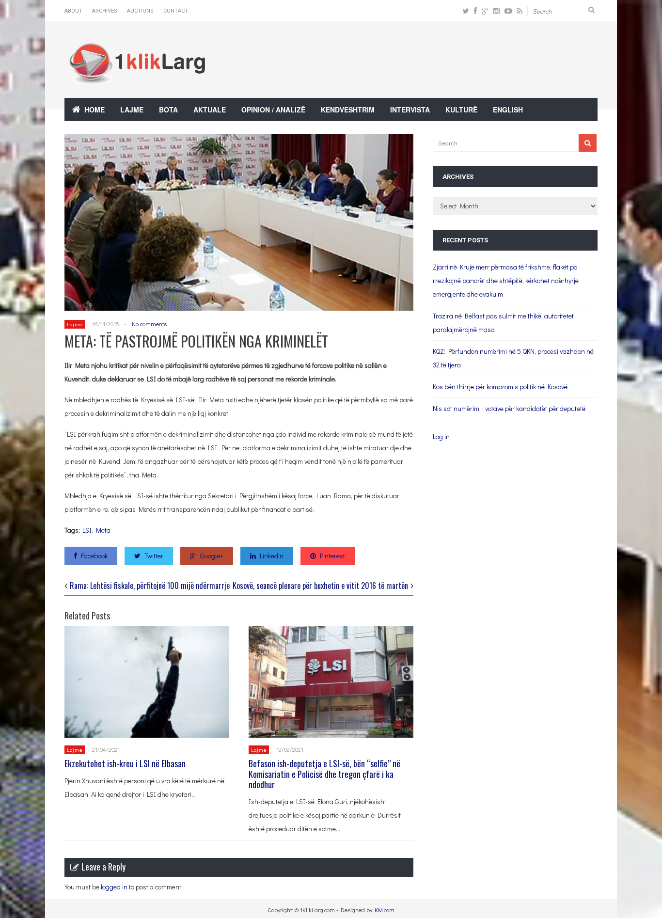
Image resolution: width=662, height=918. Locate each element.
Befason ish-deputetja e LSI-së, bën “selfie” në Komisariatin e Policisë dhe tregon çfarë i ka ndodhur (324, 774)
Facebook (94, 555)
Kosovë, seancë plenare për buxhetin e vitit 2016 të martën (320, 585)
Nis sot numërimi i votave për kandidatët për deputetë (509, 408)
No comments (149, 324)
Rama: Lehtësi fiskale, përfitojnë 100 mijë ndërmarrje (150, 585)
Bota (168, 109)
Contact (175, 11)
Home (94, 109)
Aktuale (209, 109)
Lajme (131, 109)
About (73, 11)
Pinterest (332, 555)
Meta (103, 530)
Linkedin (272, 555)
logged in (114, 886)
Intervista (410, 109)
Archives (104, 11)
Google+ (211, 555)
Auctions (140, 11)
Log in (441, 436)
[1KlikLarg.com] (137, 77)
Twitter (153, 555)
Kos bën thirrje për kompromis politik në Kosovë (500, 386)
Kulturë (461, 109)
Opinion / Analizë (273, 109)
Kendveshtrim (348, 109)
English (508, 109)
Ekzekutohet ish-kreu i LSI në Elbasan (125, 763)
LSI (87, 530)
